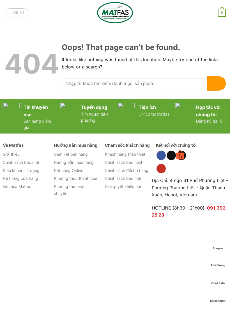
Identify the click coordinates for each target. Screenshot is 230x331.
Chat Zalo (218, 283)
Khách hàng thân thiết (125, 154)
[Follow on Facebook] (161, 155)
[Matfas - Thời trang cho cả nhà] (115, 13)
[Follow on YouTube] (161, 168)
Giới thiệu (11, 154)
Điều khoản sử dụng (21, 170)
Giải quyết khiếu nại (123, 186)
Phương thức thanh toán (76, 178)
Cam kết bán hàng (71, 154)
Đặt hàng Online (68, 170)
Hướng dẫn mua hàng (74, 162)
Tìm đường (218, 265)
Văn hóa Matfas (17, 186)
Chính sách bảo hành (124, 162)
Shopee (218, 248)
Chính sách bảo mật (21, 162)
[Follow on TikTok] (171, 155)
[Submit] (216, 83)
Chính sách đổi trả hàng (126, 170)
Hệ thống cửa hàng (20, 178)
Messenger (218, 300)
